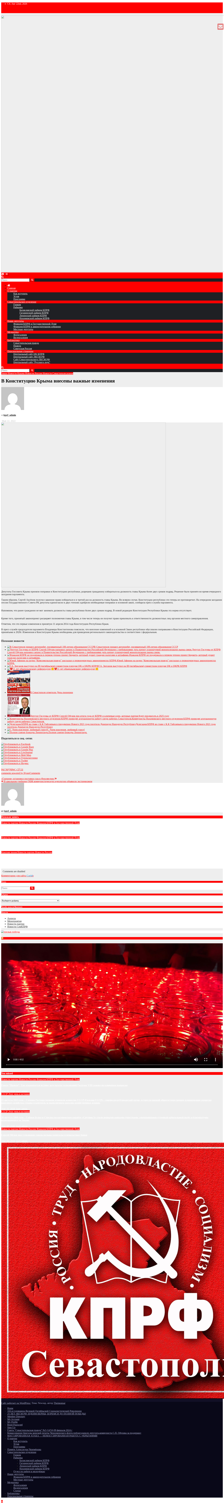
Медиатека (13, 332)
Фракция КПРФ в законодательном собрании (37, 326)
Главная (11, 288)
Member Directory (16, 1416)
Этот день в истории (19, 1094)
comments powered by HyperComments (20, 773)
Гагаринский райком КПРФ (34, 313)
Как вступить (20, 293)
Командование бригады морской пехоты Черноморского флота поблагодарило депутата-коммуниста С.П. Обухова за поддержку (74, 1433)
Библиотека (13, 340)
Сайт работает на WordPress (16, 1403)
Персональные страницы (20, 351)
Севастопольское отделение (21, 302)
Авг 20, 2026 (8, 1126)
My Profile (12, 1422)
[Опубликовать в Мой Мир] (16, 755)
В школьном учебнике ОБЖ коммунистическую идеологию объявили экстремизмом (47, 781)
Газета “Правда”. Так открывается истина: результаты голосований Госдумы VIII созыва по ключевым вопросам (64, 829)
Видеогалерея (20, 337)
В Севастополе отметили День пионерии (51, 692)
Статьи (17, 1490)
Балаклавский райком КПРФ (35, 310)
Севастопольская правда (26, 343)
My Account (13, 1419)
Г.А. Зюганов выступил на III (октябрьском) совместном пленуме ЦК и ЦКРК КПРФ (142, 666)
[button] (2, 277)
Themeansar (59, 1403)
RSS (5, 939)
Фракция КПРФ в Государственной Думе (35, 324)
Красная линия (9, 852)
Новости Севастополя (54, 373)
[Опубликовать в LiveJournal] (16, 752)
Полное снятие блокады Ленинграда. (67, 732)
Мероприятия (14, 921)
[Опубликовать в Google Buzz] (17, 747)
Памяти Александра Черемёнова (24, 1449)
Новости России (34, 373)
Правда (17, 345)
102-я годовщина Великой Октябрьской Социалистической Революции (44, 1411)
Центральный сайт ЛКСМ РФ (29, 356)
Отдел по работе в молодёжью (29, 1471)
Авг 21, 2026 (8, 1091)
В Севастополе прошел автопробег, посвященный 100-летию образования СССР (136, 647)
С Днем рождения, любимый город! (66, 729)
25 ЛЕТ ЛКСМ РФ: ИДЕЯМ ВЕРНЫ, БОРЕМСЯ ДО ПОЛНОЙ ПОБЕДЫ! (46, 1413)
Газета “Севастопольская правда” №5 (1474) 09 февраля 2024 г (39, 1430)
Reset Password (15, 1424)
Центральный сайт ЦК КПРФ (28, 354)
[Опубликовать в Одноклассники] (19, 758)
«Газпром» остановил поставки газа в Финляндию (28, 778)
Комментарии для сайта (17, 875)
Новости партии (10, 823)
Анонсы (11, 918)
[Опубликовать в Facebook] (15, 744)
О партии (12, 291)
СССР (4, 1094)
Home (10, 1408)
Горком (17, 304)
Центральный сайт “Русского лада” (31, 362)
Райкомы (18, 307)
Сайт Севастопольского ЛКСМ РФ (31, 359)
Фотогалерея (20, 335)
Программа (19, 299)
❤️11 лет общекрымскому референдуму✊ (76, 669)
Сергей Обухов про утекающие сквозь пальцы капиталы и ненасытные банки (44, 843)
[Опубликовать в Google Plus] (17, 749)
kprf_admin (10, 415)
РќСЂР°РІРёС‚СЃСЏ (12, 769)
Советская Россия (22, 348)
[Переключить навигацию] (7, 274)
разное (69, 373)
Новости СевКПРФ (17, 926)
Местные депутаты (23, 329)
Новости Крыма (16, 373)
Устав (16, 296)
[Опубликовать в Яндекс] (15, 763)
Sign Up (11, 1427)
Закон (4, 373)
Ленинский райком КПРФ (33, 315)
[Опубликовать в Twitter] (14, 760)
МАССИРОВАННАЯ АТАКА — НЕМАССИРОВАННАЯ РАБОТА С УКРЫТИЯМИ (52, 1435)
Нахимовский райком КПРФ (35, 318)
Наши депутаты (15, 321)
